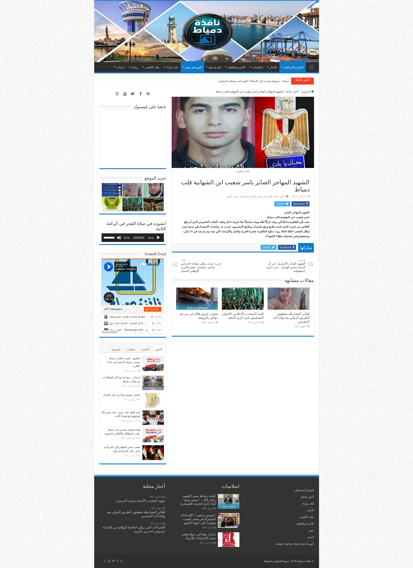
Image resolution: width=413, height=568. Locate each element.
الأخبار (273, 67)
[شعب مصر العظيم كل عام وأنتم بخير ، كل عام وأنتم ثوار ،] (153, 452)
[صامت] (119, 238)
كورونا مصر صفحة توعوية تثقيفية (295, 543)
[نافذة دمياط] (206, 31)
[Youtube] (125, 93)
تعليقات (130, 349)
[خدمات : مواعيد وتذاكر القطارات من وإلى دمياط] (153, 383)
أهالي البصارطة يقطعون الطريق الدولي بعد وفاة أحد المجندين (291, 317)
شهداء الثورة (232, 196)
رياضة (134, 67)
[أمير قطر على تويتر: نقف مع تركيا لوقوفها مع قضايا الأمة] (153, 417)
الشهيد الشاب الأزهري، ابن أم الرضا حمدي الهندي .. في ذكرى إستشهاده (285, 265)
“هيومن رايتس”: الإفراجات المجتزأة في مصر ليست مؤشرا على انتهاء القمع (198, 519)
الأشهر (159, 349)
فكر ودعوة (215, 67)
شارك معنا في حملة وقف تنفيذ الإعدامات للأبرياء (199, 536)
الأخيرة (145, 349)
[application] (133, 237)
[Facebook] (140, 93)
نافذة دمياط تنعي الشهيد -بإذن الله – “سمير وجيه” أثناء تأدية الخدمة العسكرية (198, 499)
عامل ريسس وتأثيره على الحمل (121, 394)
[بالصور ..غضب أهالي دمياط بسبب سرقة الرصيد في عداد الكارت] (153, 363)
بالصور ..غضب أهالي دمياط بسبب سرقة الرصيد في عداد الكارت (123, 362)
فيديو (311, 537)
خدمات (120, 67)
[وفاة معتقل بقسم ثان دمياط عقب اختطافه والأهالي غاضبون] (153, 435)
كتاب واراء (172, 67)
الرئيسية (311, 66)
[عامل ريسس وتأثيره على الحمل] (153, 400)
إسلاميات (257, 67)
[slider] (110, 237)
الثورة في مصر (193, 67)
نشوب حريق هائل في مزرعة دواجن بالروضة (199, 315)
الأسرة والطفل (236, 67)
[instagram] (117, 93)
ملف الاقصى (152, 67)
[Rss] (148, 93)
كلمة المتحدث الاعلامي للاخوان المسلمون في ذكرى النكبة (243, 315)
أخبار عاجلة (292, 91)
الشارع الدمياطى (294, 67)
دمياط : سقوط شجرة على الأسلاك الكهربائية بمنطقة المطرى (253, 81)
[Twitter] (132, 93)
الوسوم (115, 349)
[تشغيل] (158, 238)
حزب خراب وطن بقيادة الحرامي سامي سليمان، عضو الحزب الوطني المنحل (200, 265)
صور (311, 530)
